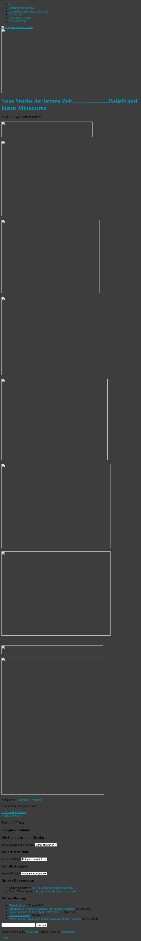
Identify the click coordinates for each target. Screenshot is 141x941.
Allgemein (22, 799)
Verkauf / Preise (18, 21)
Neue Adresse (17, 905)
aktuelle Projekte (11, 873)
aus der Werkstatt (11, 859)
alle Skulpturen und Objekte (17, 844)
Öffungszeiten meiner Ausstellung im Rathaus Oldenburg (42, 908)
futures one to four (19, 915)
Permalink (35, 799)
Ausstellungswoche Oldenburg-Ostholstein (34, 912)
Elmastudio (68, 931)
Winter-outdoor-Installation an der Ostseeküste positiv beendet (45, 918)
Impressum (15, 14)
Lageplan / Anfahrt (20, 17)
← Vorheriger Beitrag (14, 812)
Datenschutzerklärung (21, 7)
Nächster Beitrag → (13, 815)
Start (11, 4)
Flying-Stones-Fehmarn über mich (28, 11)
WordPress (32, 931)
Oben (4, 937)
